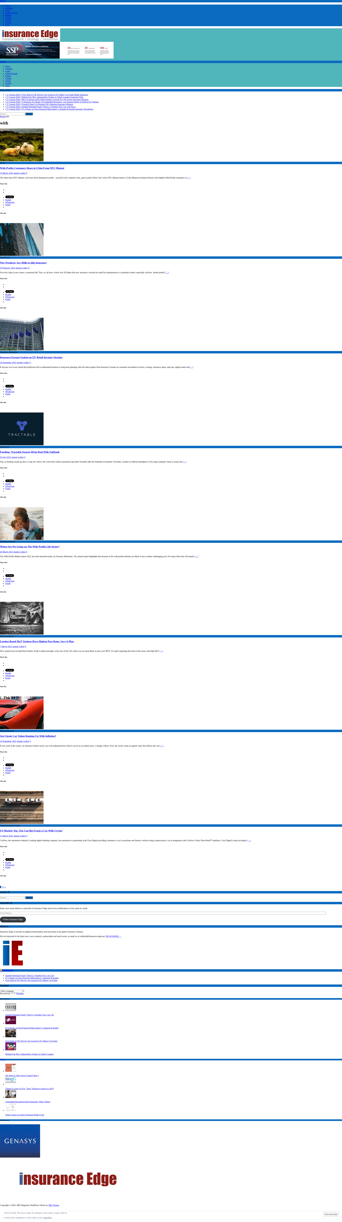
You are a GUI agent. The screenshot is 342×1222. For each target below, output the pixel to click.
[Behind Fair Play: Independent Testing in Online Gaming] (10, 1049)
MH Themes (53, 1205)
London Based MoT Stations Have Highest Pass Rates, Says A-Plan (37, 641)
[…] (188, 178)
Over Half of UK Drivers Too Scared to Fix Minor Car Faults (31, 980)
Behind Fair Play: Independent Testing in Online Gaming (29, 1054)
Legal (7, 10)
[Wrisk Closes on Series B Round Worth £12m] (10, 1110)
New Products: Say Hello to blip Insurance (23, 262)
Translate (20, 993)
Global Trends (11, 13)
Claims (8, 18)
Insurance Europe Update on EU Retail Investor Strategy (31, 357)
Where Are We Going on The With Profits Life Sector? (30, 546)
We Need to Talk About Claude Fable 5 (22, 1075)
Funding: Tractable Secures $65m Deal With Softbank (30, 452)
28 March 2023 (6, 552)
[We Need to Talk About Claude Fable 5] (10, 1071)
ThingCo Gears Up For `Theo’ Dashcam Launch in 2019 (29, 1089)
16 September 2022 (8, 741)
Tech (7, 25)
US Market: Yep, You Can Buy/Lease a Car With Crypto (31, 830)
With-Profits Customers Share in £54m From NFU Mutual (32, 168)
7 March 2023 (6, 646)
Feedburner (7, 970)
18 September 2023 (8, 362)
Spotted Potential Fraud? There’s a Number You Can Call (29, 975)
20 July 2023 (5, 457)
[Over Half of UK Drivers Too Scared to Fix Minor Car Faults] (10, 1036)
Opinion (8, 8)
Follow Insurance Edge (13, 919)
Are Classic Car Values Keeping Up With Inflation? (28, 736)
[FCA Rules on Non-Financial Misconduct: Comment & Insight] (10, 1023)
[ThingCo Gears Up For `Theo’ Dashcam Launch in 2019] (10, 1084)
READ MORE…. (113, 936)
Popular (2, 1059)
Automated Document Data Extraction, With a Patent (27, 1102)
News (7, 6)
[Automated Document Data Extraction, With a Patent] (10, 1097)
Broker (8, 15)
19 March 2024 (6, 173)
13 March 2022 (6, 836)
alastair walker (19, 173)
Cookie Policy (47, 1218)
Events (8, 22)
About (8, 20)
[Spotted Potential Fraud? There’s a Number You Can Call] (10, 1010)
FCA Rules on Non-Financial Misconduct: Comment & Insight (31, 978)
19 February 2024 (7, 268)
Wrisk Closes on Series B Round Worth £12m (24, 1115)
